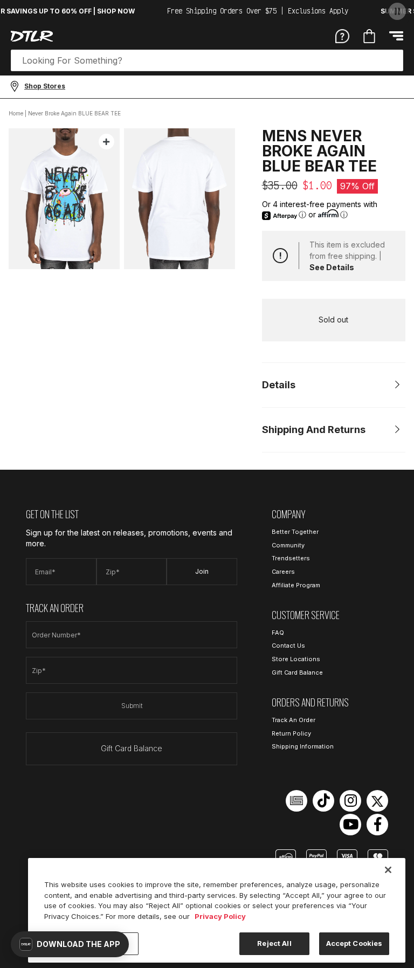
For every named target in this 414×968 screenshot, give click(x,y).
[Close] (388, 870)
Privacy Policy (220, 916)
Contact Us (288, 645)
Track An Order (293, 720)
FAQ (278, 632)
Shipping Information (303, 746)
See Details (331, 267)
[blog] (296, 801)
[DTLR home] (32, 36)
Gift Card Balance (131, 748)
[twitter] (377, 801)
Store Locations (296, 659)
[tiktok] (323, 801)
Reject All (274, 943)
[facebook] (377, 824)
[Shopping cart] (369, 36)
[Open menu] (396, 35)
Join (202, 571)
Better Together (295, 532)
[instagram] (350, 801)
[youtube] (350, 824)
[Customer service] (342, 35)
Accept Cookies (354, 943)
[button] (70, 944)
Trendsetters (291, 558)
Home (16, 113)
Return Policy (291, 733)
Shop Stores (44, 86)
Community (288, 545)
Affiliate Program (296, 585)
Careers (283, 571)
